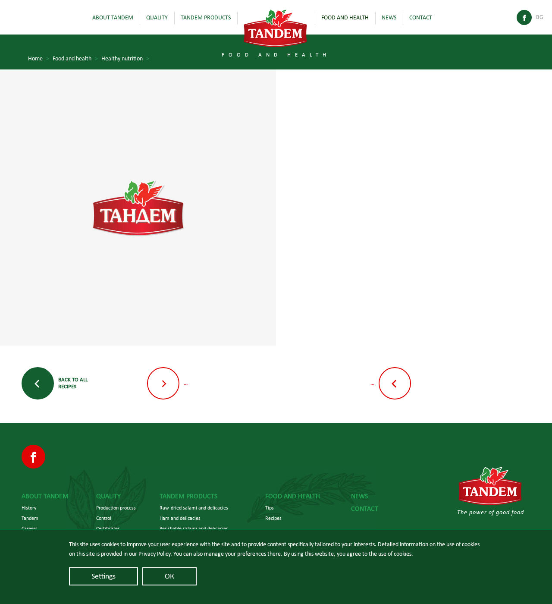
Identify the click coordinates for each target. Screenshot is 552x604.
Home (38, 59)
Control (103, 518)
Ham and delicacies (180, 518)
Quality (157, 18)
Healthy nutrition (125, 59)
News (389, 18)
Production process (116, 507)
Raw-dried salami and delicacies (194, 507)
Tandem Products (206, 18)
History (29, 507)
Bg (539, 17)
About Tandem (112, 18)
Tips (269, 507)
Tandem (30, 518)
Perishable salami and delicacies (194, 528)
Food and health (345, 18)
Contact (420, 18)
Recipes (273, 518)
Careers (30, 528)
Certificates (108, 528)
